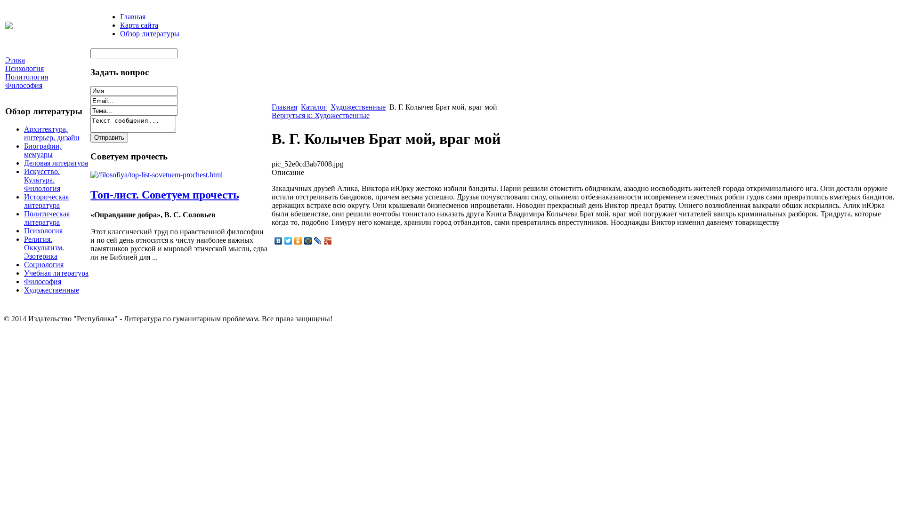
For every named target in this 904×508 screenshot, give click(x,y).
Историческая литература (46, 201)
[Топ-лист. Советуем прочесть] (156, 175)
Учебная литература (56, 273)
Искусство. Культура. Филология (42, 179)
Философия (42, 282)
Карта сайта (139, 25)
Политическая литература (47, 218)
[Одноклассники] (298, 241)
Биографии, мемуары (43, 150)
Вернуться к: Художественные (321, 115)
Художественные (51, 290)
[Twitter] (288, 241)
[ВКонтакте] (278, 241)
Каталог (314, 107)
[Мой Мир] (308, 241)
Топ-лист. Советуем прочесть (164, 195)
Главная (132, 17)
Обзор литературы (149, 34)
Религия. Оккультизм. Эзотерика (44, 247)
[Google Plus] (328, 241)
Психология (43, 231)
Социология (44, 265)
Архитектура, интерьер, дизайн (52, 133)
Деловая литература (56, 163)
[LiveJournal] (318, 241)
